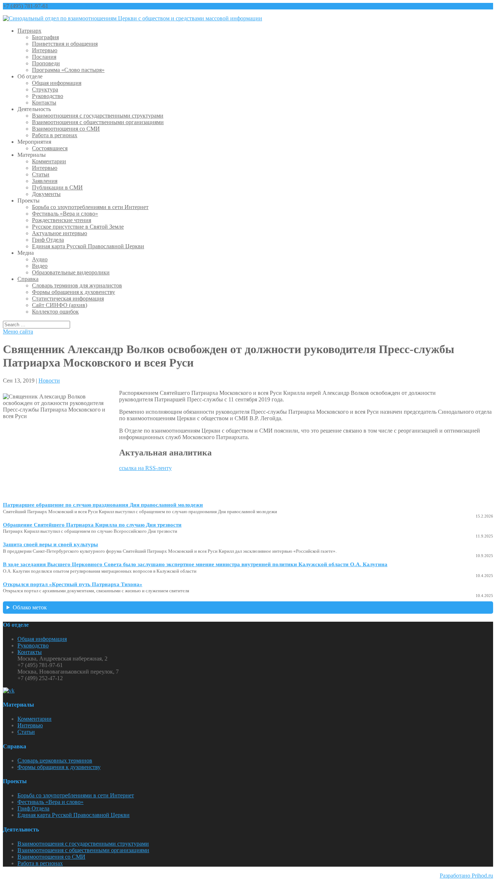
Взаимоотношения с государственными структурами (97, 116)
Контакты (44, 102)
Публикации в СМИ (57, 187)
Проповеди (46, 63)
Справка (27, 279)
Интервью (44, 50)
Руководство (47, 96)
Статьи (40, 174)
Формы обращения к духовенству (73, 292)
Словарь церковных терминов (54, 760)
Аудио (40, 259)
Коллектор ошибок (55, 311)
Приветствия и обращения (65, 44)
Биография (45, 37)
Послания (44, 57)
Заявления (44, 181)
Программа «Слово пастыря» (68, 70)
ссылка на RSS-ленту (145, 468)
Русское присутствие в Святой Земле (78, 227)
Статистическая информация (68, 298)
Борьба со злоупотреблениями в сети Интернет (90, 207)
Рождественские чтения (61, 220)
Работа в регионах (54, 135)
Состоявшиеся (50, 148)
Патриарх (29, 31)
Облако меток (30, 607)
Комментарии (49, 161)
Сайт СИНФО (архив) (59, 305)
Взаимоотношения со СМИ (66, 129)
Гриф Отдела (48, 240)
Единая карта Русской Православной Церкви (88, 246)
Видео (40, 266)
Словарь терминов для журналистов (77, 285)
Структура (45, 89)
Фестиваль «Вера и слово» (65, 213)
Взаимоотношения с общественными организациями (98, 122)
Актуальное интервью (59, 233)
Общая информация (56, 83)
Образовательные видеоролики (71, 272)
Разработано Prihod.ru (466, 875)
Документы (46, 194)
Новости (49, 380)
